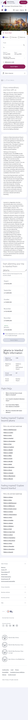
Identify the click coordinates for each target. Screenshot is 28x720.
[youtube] (13, 625)
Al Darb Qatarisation (6, 576)
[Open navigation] (26, 10)
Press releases (4, 572)
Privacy (17, 669)
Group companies (5, 587)
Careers (3, 569)
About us (3, 567)
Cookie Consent (12, 674)
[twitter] (7, 625)
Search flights (14, 340)
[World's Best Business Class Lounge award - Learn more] (4, 652)
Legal (12, 669)
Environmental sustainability (8, 581)
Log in (17, 10)
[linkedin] (10, 625)
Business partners (5, 597)
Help (2, 602)
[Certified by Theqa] (7, 612)
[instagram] (17, 625)
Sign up (22, 10)
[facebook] (3, 625)
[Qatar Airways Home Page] (2, 10)
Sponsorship (4, 574)
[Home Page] (2, 80)
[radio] (14, 281)
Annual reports (4, 579)
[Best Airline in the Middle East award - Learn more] (4, 659)
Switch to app (23, 2)
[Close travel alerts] (25, 6)
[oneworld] (5, 10)
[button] (15, 394)
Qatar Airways (4, 563)
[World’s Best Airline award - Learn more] (4, 637)
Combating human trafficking (17, 672)
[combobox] (14, 270)
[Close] (1, 2)
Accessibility (5, 672)
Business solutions (5, 592)
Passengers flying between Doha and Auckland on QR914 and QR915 (14, 6)
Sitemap (4, 674)
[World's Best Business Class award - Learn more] (4, 644)
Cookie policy (5, 669)
